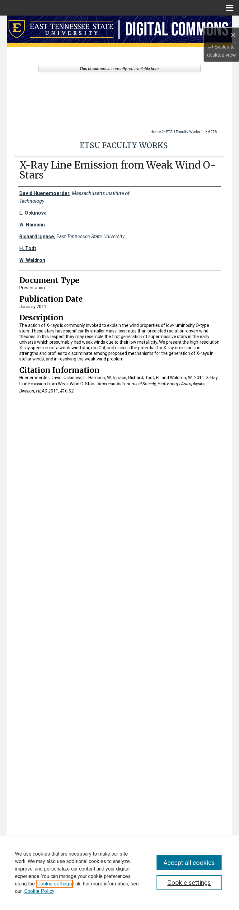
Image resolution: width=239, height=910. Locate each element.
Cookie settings (54, 884)
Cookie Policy (39, 891)
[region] (119, 872)
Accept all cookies (189, 862)
